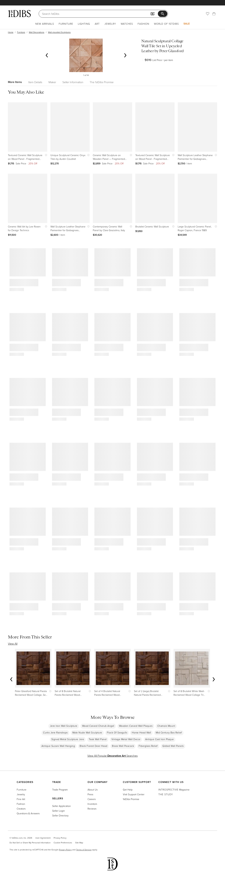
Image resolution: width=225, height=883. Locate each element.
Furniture (66, 23)
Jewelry (110, 23)
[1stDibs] (19, 13)
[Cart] (214, 13)
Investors (92, 803)
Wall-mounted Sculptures (59, 32)
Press (90, 794)
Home (10, 32)
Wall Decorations (36, 32)
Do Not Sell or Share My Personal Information (29, 842)
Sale (187, 23)
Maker (52, 82)
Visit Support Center (133, 794)
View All (12, 644)
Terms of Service (84, 849)
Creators (21, 808)
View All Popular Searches (112, 756)
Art (97, 23)
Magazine (173, 789)
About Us (93, 789)
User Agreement (42, 837)
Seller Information (72, 82)
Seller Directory (60, 815)
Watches (127, 23)
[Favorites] (207, 13)
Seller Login (58, 810)
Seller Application (61, 806)
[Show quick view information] (45, 155)
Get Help (128, 789)
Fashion (143, 23)
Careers (92, 799)
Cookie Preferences (63, 842)
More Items (15, 82)
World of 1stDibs (166, 23)
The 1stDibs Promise (102, 82)
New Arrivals (44, 23)
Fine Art (21, 799)
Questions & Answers (28, 813)
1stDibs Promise (131, 799)
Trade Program (60, 789)
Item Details (35, 82)
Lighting (84, 23)
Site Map (79, 842)
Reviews (92, 808)
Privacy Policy (60, 837)
